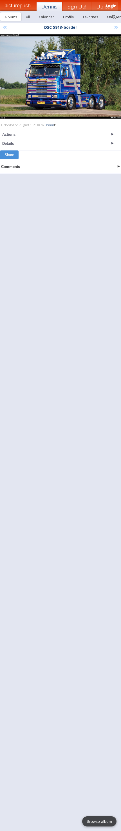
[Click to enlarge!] (60, 76)
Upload (104, 6)
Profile (68, 16)
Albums (11, 16)
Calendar (46, 16)
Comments (10, 167)
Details (8, 143)
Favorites (90, 16)
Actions (8, 134)
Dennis (49, 6)
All (28, 16)
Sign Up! (77, 6)
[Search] (113, 16)
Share (9, 155)
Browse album (99, 821)
